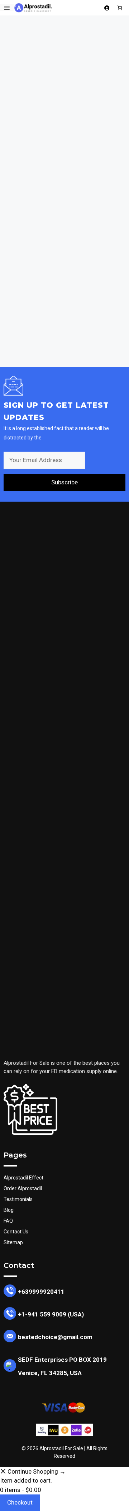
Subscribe (64, 482)
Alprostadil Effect (23, 1178)
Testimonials (18, 1199)
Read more (26, 320)
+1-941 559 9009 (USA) (51, 1314)
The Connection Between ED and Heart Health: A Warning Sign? (63, 223)
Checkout (20, 1502)
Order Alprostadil (23, 1188)
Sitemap (13, 1242)
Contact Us (16, 1231)
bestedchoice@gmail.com (55, 1337)
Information (36, 343)
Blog (9, 1210)
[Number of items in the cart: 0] (120, 8)
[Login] (107, 8)
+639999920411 (41, 1291)
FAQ (8, 1221)
